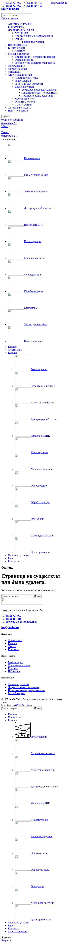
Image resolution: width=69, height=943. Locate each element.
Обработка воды (17, 68)
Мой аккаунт (15, 662)
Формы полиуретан (32, 41)
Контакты (13, 649)
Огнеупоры (14, 71)
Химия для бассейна (19, 107)
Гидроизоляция (23, 80)
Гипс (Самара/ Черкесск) (29, 83)
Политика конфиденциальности (26, 690)
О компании (15, 640)
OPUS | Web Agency (24, 705)
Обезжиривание (24, 59)
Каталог (12, 643)
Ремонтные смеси (25, 101)
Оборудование (16, 65)
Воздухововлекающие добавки (39, 89)
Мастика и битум (24, 98)
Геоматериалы (16, 26)
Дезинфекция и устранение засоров (35, 56)
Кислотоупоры (16, 47)
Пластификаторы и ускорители (39, 92)
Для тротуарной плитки (21, 29)
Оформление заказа (19, 665)
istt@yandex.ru (59, 2)
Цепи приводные (18, 110)
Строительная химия (20, 74)
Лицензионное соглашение (23, 687)
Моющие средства (18, 53)
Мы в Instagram (16, 693)
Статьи (12, 646)
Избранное (14, 671)
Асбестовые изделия (19, 23)
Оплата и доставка (18, 684)
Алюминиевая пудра (26, 77)
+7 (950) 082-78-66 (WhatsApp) (19, 621)
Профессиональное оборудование (34, 35)
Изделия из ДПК (17, 44)
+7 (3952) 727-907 (11, 2)
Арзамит (20, 50)
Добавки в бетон (24, 86)
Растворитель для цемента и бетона (35, 62)
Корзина (13, 668)
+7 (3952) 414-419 (31, 2)
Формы (19, 38)
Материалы (21, 32)
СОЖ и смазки (23, 104)
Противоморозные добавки (37, 95)
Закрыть (6, 940)
